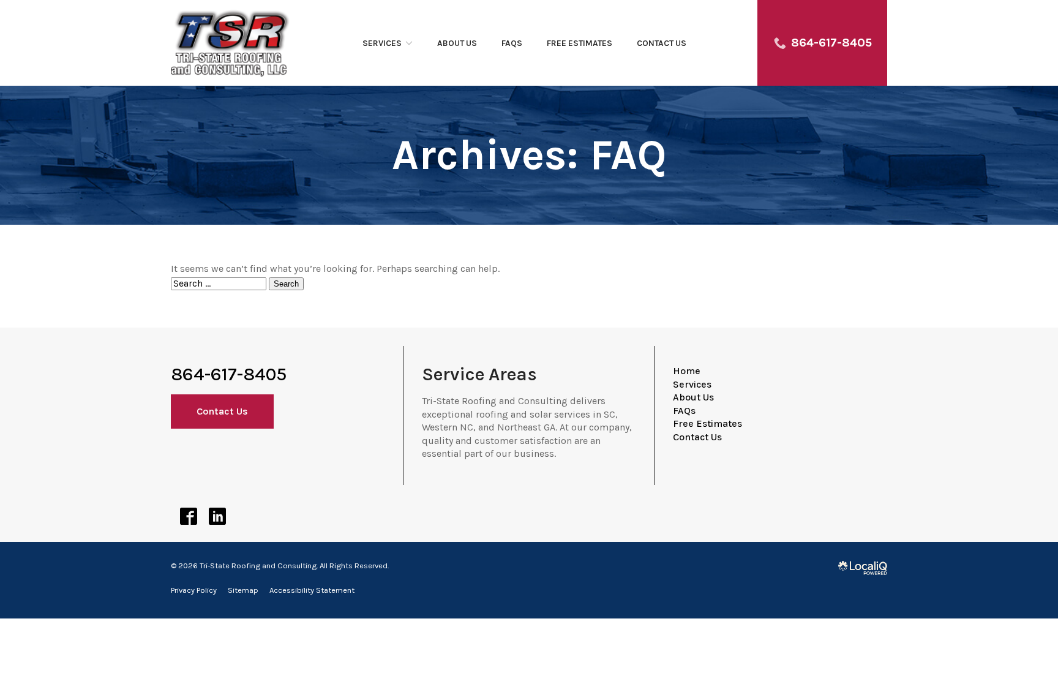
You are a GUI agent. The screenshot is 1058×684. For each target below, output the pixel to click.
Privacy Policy (194, 590)
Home (686, 371)
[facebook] (188, 516)
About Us (457, 43)
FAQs (511, 43)
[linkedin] (217, 516)
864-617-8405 (229, 374)
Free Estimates (579, 43)
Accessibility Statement (312, 590)
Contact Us (661, 43)
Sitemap (243, 590)
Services (382, 43)
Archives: (529, 155)
